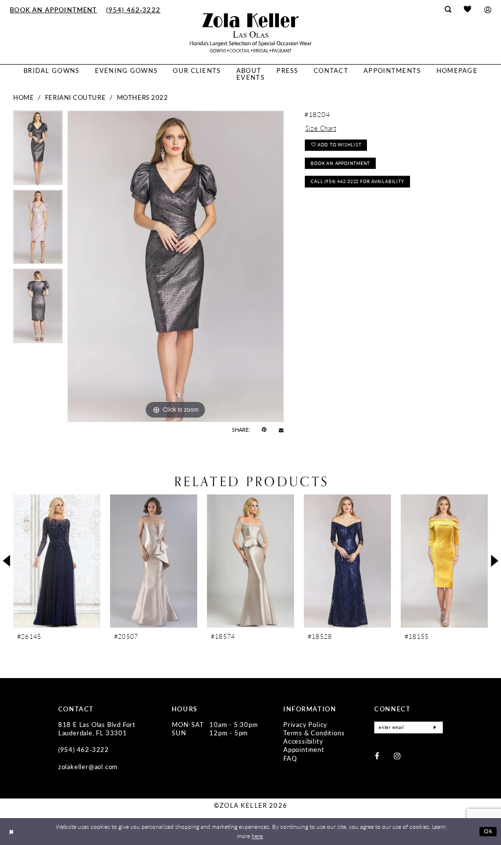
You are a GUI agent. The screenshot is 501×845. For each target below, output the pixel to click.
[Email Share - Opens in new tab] (281, 430)
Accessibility (303, 741)
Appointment (303, 749)
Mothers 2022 (142, 97)
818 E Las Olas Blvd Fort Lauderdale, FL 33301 (97, 728)
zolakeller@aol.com (88, 766)
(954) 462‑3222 (83, 749)
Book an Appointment (340, 163)
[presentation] (56, 561)
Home (23, 97)
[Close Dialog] (11, 831)
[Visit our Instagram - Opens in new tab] (397, 755)
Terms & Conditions (313, 732)
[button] (488, 9)
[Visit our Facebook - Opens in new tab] (377, 755)
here (257, 836)
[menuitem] (53, 9)
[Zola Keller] (251, 32)
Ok (488, 831)
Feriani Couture (75, 97)
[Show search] (447, 9)
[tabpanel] (38, 150)
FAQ (289, 758)
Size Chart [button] (320, 128)
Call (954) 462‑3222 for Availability (357, 181)
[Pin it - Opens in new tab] (264, 429)
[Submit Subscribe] (435, 727)
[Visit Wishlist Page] (467, 9)
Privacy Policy (305, 724)
